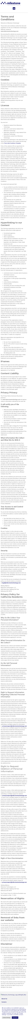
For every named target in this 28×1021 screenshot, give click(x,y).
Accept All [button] (15, 1017)
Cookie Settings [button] (6, 1017)
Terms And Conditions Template (12, 143)
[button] (14, 8)
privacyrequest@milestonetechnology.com (14, 795)
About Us (4, 998)
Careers (3, 1002)
